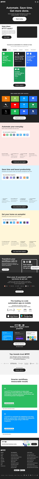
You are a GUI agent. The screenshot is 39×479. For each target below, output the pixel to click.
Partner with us (19, 370)
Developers (2, 475)
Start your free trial (19, 343)
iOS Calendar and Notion (14, 455)
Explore (2, 452)
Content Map (2, 461)
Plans (1, 464)
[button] (37, 2)
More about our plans (19, 346)
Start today (19, 19)
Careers (6, 475)
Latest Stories (29, 452)
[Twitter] (33, 475)
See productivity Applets (19, 206)
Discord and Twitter (14, 467)
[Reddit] (37, 475)
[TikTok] (35, 475)
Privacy (18, 475)
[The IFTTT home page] (3, 2)
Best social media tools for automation (32, 467)
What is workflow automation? (31, 458)
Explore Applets (19, 85)
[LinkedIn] (26, 475)
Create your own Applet (20, 162)
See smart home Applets (19, 251)
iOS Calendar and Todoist (14, 464)
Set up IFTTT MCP (19, 291)
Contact (15, 475)
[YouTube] (30, 475)
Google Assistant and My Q (15, 458)
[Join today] (27, 32)
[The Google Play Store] (26, 316)
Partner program (11, 475)
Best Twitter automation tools (31, 455)
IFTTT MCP (2, 458)
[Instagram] (28, 475)
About (21, 475)
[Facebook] (24, 475)
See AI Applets (5, 269)
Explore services (19, 118)
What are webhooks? (30, 461)
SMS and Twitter (13, 461)
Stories (2, 455)
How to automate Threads (31, 464)
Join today (6, 37)
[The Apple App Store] (12, 316)
